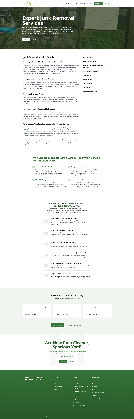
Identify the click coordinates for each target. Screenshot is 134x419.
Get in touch (98, 3)
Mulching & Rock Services (79, 405)
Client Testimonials (58, 386)
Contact (89, 3)
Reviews (76, 3)
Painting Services (77, 397)
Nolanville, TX (95, 383)
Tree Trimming (76, 394)
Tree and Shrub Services (78, 383)
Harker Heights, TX (96, 398)
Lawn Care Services (77, 381)
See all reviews (57, 325)
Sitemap (55, 389)
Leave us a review (75, 325)
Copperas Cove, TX (96, 386)
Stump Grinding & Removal (79, 391)
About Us (82, 3)
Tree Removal (76, 402)
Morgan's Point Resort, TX (98, 392)
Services (68, 3)
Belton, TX (94, 389)
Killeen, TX (94, 381)
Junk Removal (76, 399)
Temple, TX (94, 395)
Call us (108, 3)
